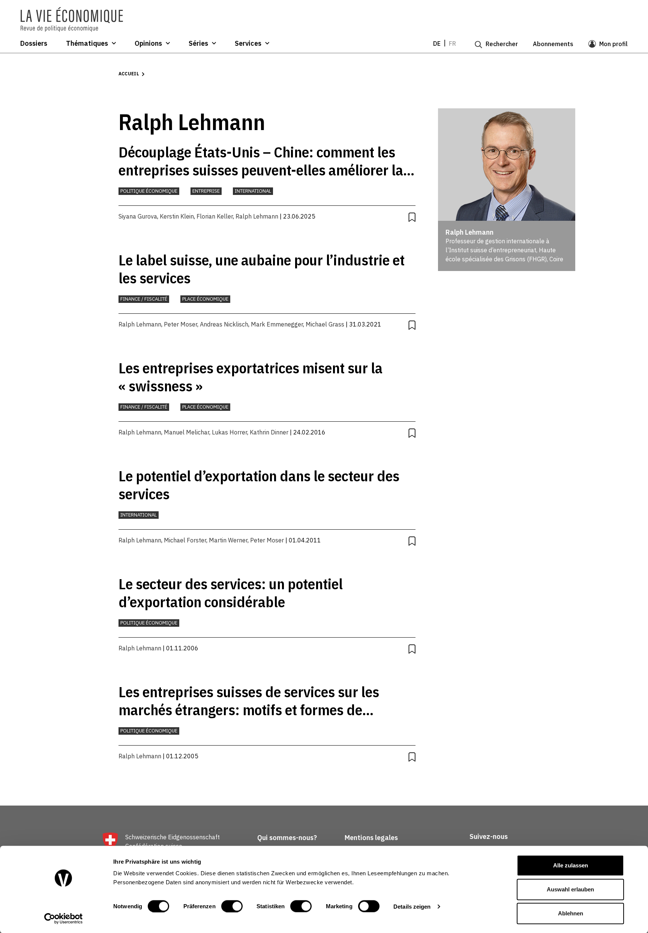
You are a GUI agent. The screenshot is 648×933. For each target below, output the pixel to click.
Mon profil (613, 44)
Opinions (148, 43)
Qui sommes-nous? (287, 837)
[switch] (232, 906)
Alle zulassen (570, 865)
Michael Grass (325, 324)
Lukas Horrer (229, 432)
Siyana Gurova (137, 216)
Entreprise (206, 191)
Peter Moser (180, 324)
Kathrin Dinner (269, 432)
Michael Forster (185, 540)
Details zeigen (411, 906)
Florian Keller (214, 216)
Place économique (205, 299)
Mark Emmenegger (277, 324)
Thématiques (87, 43)
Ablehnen (570, 913)
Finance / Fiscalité (143, 299)
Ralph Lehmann (257, 216)
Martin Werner (228, 540)
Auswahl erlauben (570, 889)
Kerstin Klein (177, 216)
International (253, 191)
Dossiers (33, 43)
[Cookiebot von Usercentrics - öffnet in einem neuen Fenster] (63, 918)
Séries (198, 43)
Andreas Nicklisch (224, 324)
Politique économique (148, 191)
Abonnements (553, 44)
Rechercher (502, 44)
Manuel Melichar (186, 432)
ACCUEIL (129, 73)
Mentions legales (371, 837)
